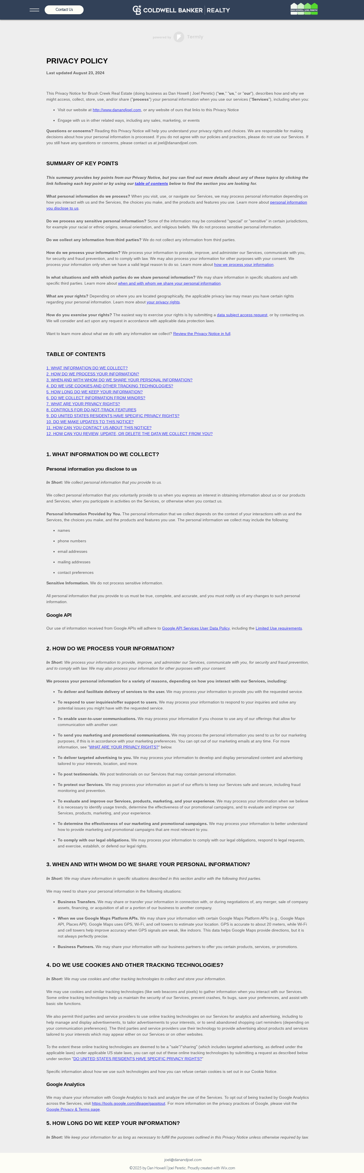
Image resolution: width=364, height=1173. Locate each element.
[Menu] (34, 9)
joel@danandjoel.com (183, 1160)
